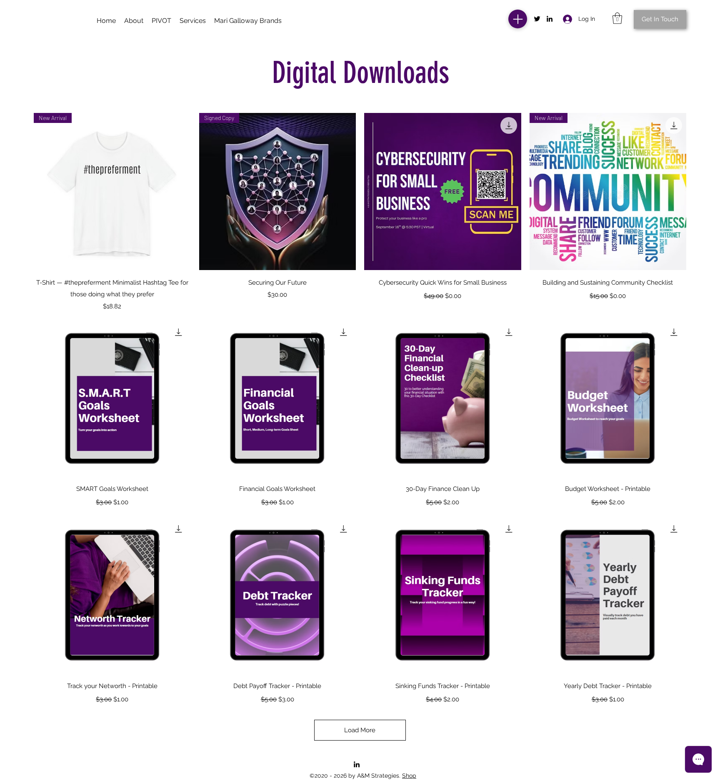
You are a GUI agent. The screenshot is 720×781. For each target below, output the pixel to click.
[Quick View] (442, 191)
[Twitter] (537, 19)
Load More (359, 730)
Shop (409, 775)
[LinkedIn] (549, 19)
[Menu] (517, 19)
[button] (248, 21)
